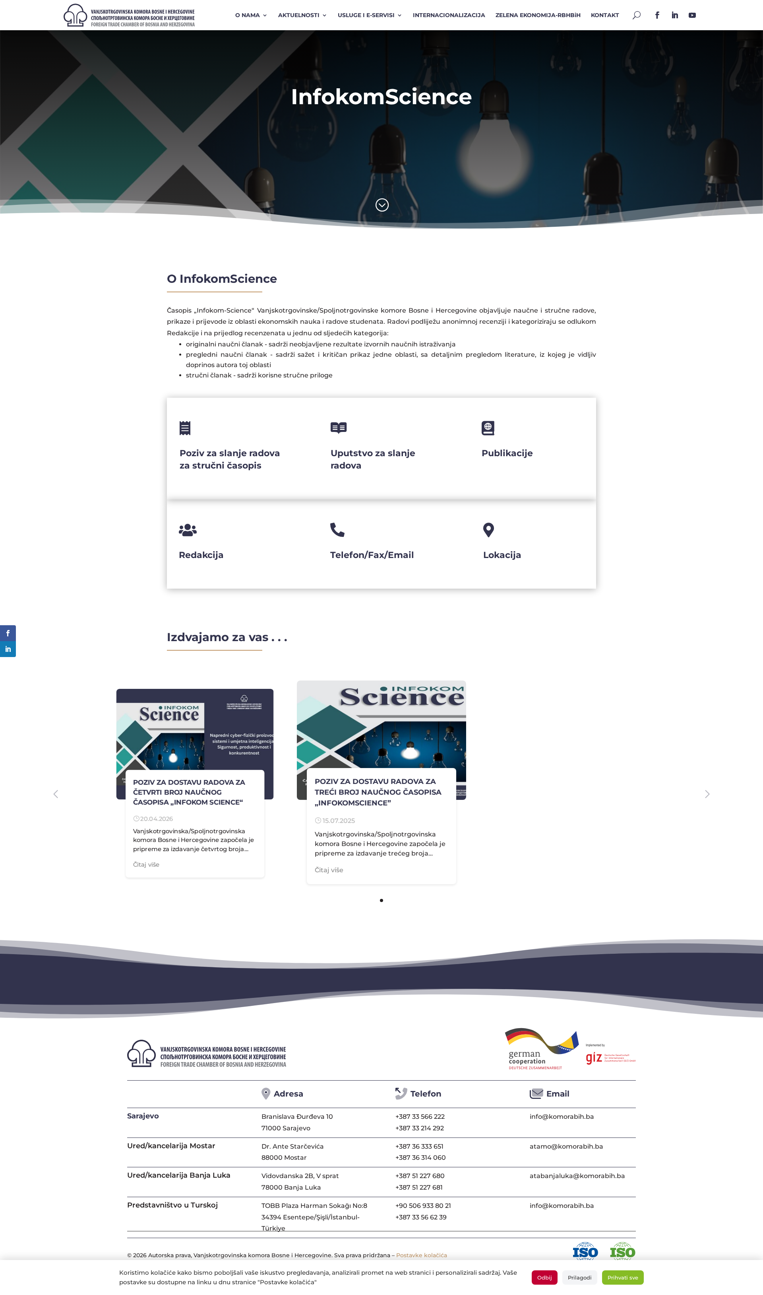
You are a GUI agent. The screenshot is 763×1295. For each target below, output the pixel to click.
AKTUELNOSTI (299, 15)
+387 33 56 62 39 (421, 1217)
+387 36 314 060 (420, 1157)
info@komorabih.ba (562, 1116)
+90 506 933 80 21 (423, 1205)
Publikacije (507, 453)
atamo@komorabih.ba (566, 1146)
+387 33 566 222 (420, 1116)
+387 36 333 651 (419, 1146)
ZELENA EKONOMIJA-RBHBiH (538, 15)
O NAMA (247, 15)
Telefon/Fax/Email (372, 555)
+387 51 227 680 (420, 1176)
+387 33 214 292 (419, 1128)
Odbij (544, 1277)
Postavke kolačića (421, 1255)
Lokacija (502, 555)
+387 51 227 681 (419, 1187)
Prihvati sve (623, 1277)
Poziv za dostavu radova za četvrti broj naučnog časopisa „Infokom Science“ (189, 792)
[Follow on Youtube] (692, 15)
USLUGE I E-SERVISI (366, 15)
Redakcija (201, 555)
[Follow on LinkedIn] (675, 15)
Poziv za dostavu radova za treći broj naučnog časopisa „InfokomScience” (378, 792)
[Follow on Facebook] (657, 15)
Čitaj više (146, 864)
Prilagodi (580, 1277)
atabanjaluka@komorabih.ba (577, 1176)
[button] (381, 900)
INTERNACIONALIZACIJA (449, 15)
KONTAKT (605, 15)
